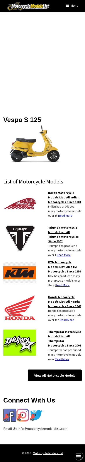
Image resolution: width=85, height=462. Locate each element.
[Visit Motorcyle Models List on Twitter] (35, 411)
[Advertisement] (42, 61)
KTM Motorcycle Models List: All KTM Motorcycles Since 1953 (64, 266)
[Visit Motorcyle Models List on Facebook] (9, 411)
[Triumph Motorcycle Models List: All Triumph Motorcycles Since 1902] (19, 228)
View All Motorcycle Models (54, 375)
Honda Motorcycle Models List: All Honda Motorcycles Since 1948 (64, 301)
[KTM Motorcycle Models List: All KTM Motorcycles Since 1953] (19, 263)
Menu (74, 5)
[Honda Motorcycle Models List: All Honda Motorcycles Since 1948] (19, 297)
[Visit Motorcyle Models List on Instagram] (22, 411)
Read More (65, 216)
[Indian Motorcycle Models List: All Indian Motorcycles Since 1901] (19, 193)
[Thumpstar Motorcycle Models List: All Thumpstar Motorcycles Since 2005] (19, 332)
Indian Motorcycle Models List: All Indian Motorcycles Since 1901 (64, 197)
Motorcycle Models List (48, 453)
